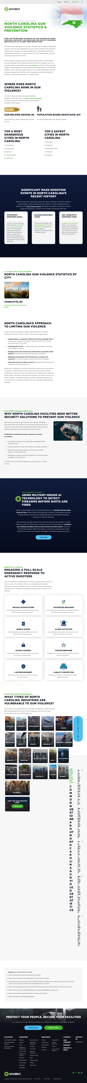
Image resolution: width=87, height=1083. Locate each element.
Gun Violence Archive (34, 206)
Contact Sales (33, 1027)
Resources (46, 1037)
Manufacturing (34, 1040)
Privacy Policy (37, 1078)
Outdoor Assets (34, 1055)
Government (22, 1062)
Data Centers (22, 1051)
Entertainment (23, 1060)
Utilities (32, 1062)
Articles (44, 1040)
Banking (21, 1040)
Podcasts (44, 1049)
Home (6, 21)
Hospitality (22, 1067)
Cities (20, 1045)
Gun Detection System (10, 1040)
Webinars (44, 1047)
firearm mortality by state (33, 98)
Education (22, 1058)
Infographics (55, 1040)
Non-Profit (32, 1049)
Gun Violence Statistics (16, 21)
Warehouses (33, 1065)
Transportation (34, 1060)
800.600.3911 (75, 2)
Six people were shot (68, 223)
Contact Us (66, 2)
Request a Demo (53, 1027)
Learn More (43, 537)
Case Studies (45, 1042)
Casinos (21, 1042)
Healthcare (22, 1065)
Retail (31, 1058)
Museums (32, 1046)
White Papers (45, 1045)
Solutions (8, 1037)
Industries (23, 1037)
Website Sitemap (57, 1078)
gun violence (33, 65)
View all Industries (78, 729)
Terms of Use (47, 1078)
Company (67, 1037)
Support (59, 2)
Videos (54, 1046)
